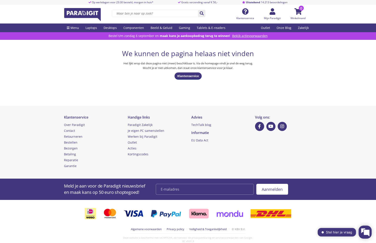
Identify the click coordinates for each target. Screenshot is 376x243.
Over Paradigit (74, 125)
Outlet (265, 28)
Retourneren (73, 136)
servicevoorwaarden (227, 237)
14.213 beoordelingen (266, 2)
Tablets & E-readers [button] (211, 28)
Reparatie (71, 160)
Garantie (70, 166)
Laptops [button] (91, 28)
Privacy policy (175, 229)
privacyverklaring (201, 237)
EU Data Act (199, 140)
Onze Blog (284, 28)
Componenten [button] (133, 28)
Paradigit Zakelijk (140, 125)
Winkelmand (298, 18)
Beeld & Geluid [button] (161, 28)
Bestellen (70, 142)
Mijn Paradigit (272, 18)
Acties (132, 148)
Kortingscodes (138, 154)
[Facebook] (259, 126)
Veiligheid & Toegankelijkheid (208, 229)
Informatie (200, 132)
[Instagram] (282, 126)
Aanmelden (272, 189)
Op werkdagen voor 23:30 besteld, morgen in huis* (122, 2)
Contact (69, 131)
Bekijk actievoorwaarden (250, 36)
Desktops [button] (110, 28)
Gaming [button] (184, 28)
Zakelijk (303, 28)
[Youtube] (270, 126)
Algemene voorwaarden (146, 229)
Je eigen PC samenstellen (146, 131)
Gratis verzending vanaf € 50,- (199, 2)
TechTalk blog (201, 125)
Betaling (70, 154)
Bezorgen (71, 148)
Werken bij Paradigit (142, 136)
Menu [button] (74, 28)
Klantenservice (245, 18)
